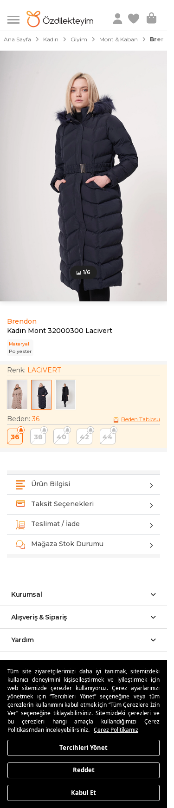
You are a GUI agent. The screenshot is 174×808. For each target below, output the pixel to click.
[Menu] (16, 19)
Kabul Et (83, 792)
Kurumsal (26, 594)
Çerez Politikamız (116, 730)
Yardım (22, 640)
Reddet (84, 770)
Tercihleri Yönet (83, 747)
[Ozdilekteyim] (59, 19)
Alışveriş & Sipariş (39, 617)
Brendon (22, 321)
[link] (134, 19)
